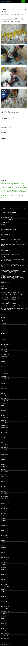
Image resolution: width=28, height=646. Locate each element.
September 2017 (4, 359)
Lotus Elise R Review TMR (10, 190)
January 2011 (3, 528)
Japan (24, 187)
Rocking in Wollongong (6, 126)
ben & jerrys (22, 183)
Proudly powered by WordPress (6, 644)
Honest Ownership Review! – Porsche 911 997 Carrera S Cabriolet (14, 302)
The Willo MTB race (5, 222)
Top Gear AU (21, 195)
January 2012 (3, 498)
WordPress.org (4, 328)
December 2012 (4, 479)
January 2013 (3, 476)
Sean (2, 256)
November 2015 (4, 398)
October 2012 (4, 483)
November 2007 (4, 606)
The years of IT (7, 256)
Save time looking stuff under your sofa (9, 241)
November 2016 (4, 378)
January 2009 (3, 579)
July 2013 (3, 461)
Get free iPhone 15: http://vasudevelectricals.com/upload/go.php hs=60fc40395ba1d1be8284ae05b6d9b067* (10, 276)
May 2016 (3, 383)
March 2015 (3, 412)
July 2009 (3, 567)
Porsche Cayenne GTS (23, 192)
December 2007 (4, 603)
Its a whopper (3, 224)
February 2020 (4, 341)
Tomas (2, 308)
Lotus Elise (3, 190)
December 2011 (4, 501)
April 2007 (3, 623)
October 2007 (4, 608)
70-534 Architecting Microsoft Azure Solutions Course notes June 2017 (13, 279)
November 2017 (4, 354)
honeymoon (12, 187)
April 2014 (3, 439)
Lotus (23, 188)
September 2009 (4, 562)
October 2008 (4, 584)
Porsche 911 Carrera (7, 192)
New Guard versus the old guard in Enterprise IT (11, 239)
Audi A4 (8, 183)
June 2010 (3, 545)
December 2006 (4, 630)
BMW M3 (3, 185)
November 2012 (4, 481)
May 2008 (3, 594)
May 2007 (3, 621)
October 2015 (4, 400)
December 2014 (4, 420)
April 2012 (3, 491)
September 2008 (4, 586)
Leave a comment (20, 14)
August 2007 (3, 613)
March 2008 (3, 599)
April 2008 (3, 596)
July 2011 (3, 513)
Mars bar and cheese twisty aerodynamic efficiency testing (13, 291)
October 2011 (4, 506)
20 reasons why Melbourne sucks (12, 254)
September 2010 (4, 537)
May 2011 (3, 518)
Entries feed (3, 323)
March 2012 (3, 493)
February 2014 (4, 444)
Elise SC (20, 185)
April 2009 (3, 574)
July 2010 (3, 542)
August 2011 (3, 510)
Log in (2, 320)
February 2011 (4, 525)
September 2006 (4, 638)
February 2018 (4, 351)
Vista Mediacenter (12, 197)
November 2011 (4, 503)
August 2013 (3, 459)
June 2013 (3, 464)
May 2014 (3, 437)
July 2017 (3, 364)
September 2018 (4, 344)
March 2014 (3, 442)
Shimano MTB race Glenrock (7, 227)
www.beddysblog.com (7, 1)
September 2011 (4, 508)
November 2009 (4, 557)
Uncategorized (4, 7)
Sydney (10, 195)
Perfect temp (3, 131)
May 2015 (3, 408)
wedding (22, 197)
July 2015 (3, 403)
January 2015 (3, 417)
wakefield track (17, 197)
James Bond (19, 187)
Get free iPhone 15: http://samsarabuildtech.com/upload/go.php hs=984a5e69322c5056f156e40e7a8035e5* (10, 290)
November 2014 (4, 422)
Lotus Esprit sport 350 (18, 190)
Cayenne (10, 185)
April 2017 (3, 368)
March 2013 (3, 471)
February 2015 (4, 415)
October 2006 (4, 635)
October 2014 (4, 425)
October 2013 (4, 454)
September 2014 (4, 427)
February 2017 (4, 371)
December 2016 (4, 376)
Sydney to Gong (15, 195)
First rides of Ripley (5, 232)
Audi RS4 (14, 183)
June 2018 (3, 346)
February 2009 (4, 577)
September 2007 (4, 611)
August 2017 (3, 361)
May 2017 (3, 366)
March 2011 (3, 523)
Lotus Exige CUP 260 (4, 191)
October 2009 (4, 559)
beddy (13, 14)
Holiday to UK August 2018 (6, 217)
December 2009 (4, 554)
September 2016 (4, 381)
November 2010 (4, 532)
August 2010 (3, 540)
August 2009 (3, 564)
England (24, 185)
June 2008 (3, 591)
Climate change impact (5, 234)
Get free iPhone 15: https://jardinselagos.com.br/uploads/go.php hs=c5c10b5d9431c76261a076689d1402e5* (10, 264)
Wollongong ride (4, 236)
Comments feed (4, 325)
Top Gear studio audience (5, 197)
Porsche (2, 192)
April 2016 (3, 386)
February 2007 (4, 628)
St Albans (21, 194)
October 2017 (4, 356)
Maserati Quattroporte (21, 191)
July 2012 (3, 486)
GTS (6, 187)
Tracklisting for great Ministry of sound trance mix (11, 214)
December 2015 (4, 395)
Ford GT (4, 187)
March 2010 (3, 550)
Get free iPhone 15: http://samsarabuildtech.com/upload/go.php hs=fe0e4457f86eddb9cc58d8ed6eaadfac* (10, 283)
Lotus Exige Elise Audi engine (12, 191)
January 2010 (3, 552)
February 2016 (4, 390)
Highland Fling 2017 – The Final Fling (8, 229)
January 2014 (3, 447)
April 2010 (3, 547)
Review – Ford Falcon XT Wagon (17, 294)
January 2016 (3, 393)
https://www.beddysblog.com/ (7, 302)
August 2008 (3, 589)
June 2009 (3, 569)
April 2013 (3, 469)
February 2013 (4, 474)
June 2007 (3, 618)
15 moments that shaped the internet (8, 212)
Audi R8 (10, 183)
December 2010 (4, 530)
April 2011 (3, 520)
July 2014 (3, 432)
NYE (26, 191)
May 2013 (3, 466)
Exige (2, 187)
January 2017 (3, 373)
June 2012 (3, 488)
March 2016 (3, 388)
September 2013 (4, 457)
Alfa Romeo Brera (3, 183)
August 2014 (3, 430)
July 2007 (3, 616)
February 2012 (4, 496)
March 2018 (3, 349)
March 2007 (3, 625)
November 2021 (4, 337)
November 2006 (4, 633)
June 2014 (3, 435)
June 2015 (3, 405)
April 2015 (3, 410)
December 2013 (4, 449)
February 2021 (4, 339)
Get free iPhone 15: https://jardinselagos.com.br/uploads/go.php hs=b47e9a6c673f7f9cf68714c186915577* (10, 270)
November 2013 (4, 452)
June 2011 (3, 515)
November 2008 (4, 581)
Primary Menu (26, 1)
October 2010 (4, 535)
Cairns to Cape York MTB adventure (8, 219)
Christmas (15, 185)
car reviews (7, 185)
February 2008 (4, 601)
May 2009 (3, 572)
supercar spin (5, 195)
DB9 (18, 185)
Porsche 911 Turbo (15, 192)
